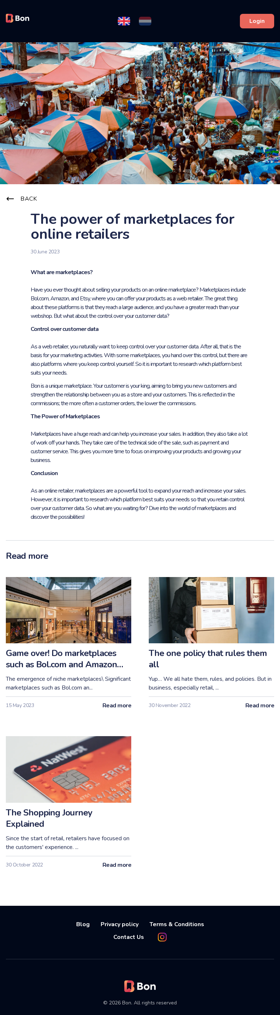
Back (28, 199)
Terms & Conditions (176, 924)
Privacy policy (120, 924)
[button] (124, 21)
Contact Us (128, 937)
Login (257, 21)
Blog (83, 924)
